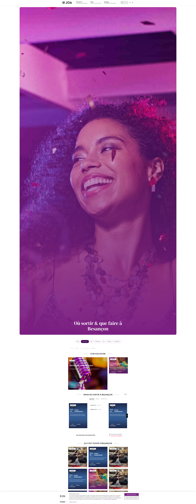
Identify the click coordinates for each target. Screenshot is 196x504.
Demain (97, 398)
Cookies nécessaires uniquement (131, 497)
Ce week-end (104, 398)
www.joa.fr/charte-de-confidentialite (110, 499)
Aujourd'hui (91, 398)
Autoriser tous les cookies (131, 494)
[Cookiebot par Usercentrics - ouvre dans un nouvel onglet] (62, 502)
